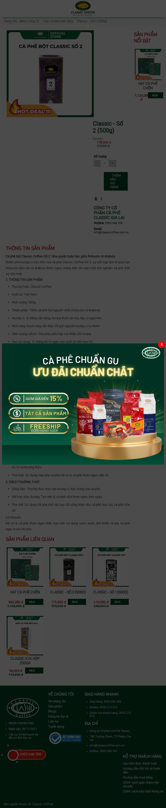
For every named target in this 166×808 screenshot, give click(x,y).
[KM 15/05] (83, 404)
